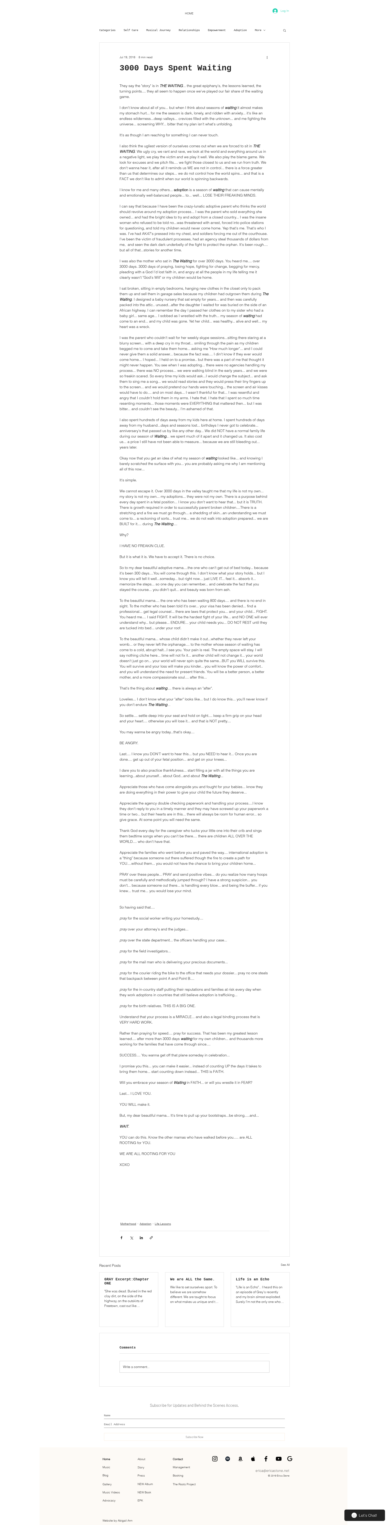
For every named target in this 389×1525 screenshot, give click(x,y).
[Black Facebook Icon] (265, 1458)
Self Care (131, 30)
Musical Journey (158, 30)
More (258, 30)
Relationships (189, 30)
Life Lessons (163, 1224)
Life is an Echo (252, 1279)
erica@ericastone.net (272, 1470)
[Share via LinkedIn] (141, 1238)
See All (285, 1265)
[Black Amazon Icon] (240, 1458)
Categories (107, 30)
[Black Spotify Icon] (227, 1458)
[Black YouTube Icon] (278, 1458)
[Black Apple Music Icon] (253, 1458)
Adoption (240, 30)
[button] (284, 30)
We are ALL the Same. (192, 1279)
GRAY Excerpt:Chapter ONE (126, 1281)
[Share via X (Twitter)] (131, 1238)
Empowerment (217, 30)
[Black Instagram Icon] (214, 1458)
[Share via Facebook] (121, 1238)
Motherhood (128, 1224)
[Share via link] (151, 1238)
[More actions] (267, 57)
